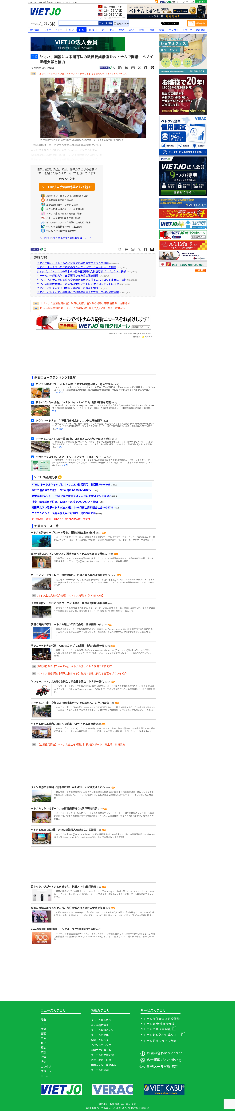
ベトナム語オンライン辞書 (159, 1040)
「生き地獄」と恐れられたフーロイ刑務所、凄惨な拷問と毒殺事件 (69, 603)
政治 (131, 30)
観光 (121, 30)
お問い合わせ (157, 1052)
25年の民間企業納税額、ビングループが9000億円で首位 (63, 929)
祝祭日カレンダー (101, 1040)
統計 (141, 30)
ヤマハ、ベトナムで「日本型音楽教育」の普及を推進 (67, 288)
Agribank (102, 18)
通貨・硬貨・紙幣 (101, 1060)
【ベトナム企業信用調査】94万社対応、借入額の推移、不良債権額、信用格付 (85, 303)
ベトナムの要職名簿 (102, 1055)
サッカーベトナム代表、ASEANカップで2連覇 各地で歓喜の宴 (68, 645)
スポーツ (187, 30)
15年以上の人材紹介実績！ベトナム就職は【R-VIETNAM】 (71, 595)
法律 (151, 30)
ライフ (47, 30)
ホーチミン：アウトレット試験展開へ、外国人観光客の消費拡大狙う (71, 575)
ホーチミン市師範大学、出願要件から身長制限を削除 (67, 275)
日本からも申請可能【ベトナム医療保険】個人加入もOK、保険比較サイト (82, 308)
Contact (175, 1052)
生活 (111, 30)
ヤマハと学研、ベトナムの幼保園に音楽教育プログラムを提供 (73, 263)
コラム (45, 1076)
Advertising (172, 1059)
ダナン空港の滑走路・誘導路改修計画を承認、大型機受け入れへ (68, 787)
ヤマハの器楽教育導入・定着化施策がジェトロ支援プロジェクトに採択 (78, 284)
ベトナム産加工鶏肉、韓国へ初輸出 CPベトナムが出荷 (63, 724)
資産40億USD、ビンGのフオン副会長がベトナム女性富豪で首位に (69, 554)
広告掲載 (153, 1059)
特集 (161, 30)
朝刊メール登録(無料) (163, 1066)
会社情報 (34, 30)
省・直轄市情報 (100, 1025)
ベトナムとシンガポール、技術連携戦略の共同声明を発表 (64, 808)
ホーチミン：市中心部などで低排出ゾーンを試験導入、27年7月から (70, 702)
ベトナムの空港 (100, 1070)
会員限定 (200, 30)
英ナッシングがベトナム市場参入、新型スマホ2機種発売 (64, 886)
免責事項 (148, 336)
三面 (101, 30)
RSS (134, 1104)
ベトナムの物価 (100, 1035)
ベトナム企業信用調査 (156, 1029)
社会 (71, 30)
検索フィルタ (123, 23)
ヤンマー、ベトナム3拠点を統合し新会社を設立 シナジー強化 (68, 681)
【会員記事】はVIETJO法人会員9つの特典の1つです (60, 519)
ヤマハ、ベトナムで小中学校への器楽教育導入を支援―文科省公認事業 (78, 292)
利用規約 (137, 336)
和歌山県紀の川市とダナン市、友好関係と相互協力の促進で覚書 (68, 908)
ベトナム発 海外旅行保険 (157, 1024)
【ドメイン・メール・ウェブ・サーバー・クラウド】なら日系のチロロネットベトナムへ (82, 73)
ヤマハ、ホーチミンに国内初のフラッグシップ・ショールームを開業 (76, 267)
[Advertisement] (90, 357)
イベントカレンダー (102, 1045)
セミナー (60, 30)
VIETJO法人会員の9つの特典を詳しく (65, 238)
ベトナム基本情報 (101, 1020)
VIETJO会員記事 (45, 477)
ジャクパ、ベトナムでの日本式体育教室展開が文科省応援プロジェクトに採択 (81, 271)
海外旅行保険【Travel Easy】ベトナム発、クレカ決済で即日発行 (74, 666)
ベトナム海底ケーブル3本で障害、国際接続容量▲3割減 (63, 532)
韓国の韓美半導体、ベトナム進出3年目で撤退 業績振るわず (66, 624)
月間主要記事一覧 (101, 1050)
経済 (91, 30)
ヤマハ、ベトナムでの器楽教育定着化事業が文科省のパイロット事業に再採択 (81, 279)
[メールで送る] (133, 67)
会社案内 (125, 1104)
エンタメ (173, 30)
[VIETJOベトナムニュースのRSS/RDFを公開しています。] (156, 2)
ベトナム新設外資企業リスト (160, 1035)
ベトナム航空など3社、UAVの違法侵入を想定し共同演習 (64, 829)
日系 (81, 30)
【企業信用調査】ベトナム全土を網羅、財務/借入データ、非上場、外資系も (81, 744)
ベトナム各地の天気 (102, 1030)
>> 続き (59, 392)
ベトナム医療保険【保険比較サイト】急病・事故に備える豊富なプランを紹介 (82, 673)
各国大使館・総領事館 (103, 1065)
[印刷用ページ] (126, 67)
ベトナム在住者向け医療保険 (160, 1018)
